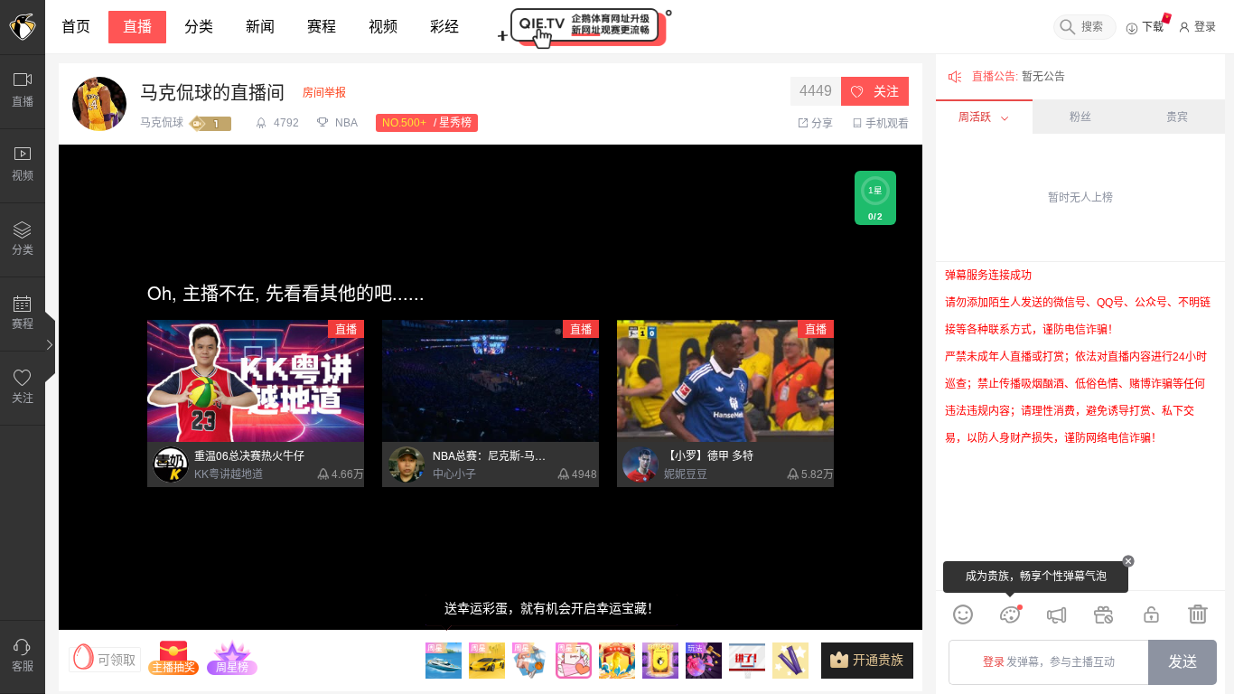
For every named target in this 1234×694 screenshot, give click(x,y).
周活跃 (974, 117)
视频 (383, 26)
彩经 (444, 26)
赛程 (321, 26)
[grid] (1080, 426)
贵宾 (1177, 117)
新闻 (260, 26)
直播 (137, 26)
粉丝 (1080, 117)
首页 (75, 26)
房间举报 (324, 93)
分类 (198, 26)
